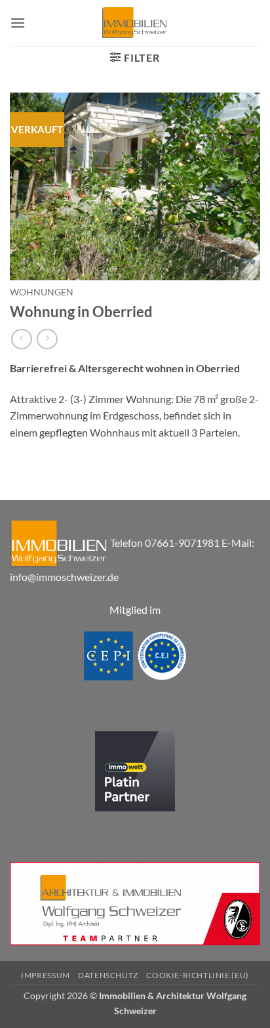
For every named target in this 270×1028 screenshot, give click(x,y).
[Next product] (21, 339)
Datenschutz (108, 975)
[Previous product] (47, 339)
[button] (18, 23)
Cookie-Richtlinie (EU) (197, 975)
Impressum (45, 975)
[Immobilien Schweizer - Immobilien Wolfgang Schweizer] (135, 23)
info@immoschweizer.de (64, 576)
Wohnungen (41, 292)
